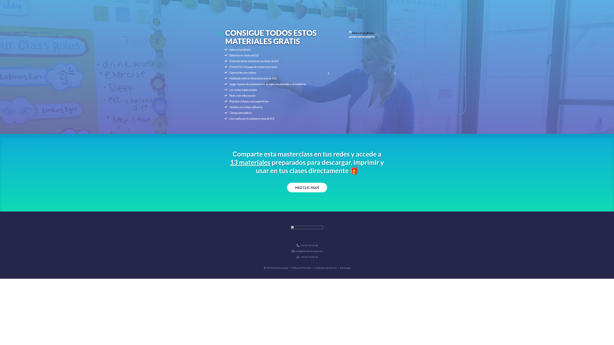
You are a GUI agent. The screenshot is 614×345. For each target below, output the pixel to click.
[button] (328, 73)
